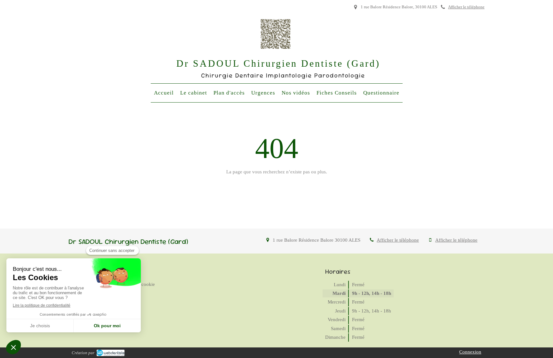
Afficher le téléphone (466, 7)
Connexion (470, 351)
